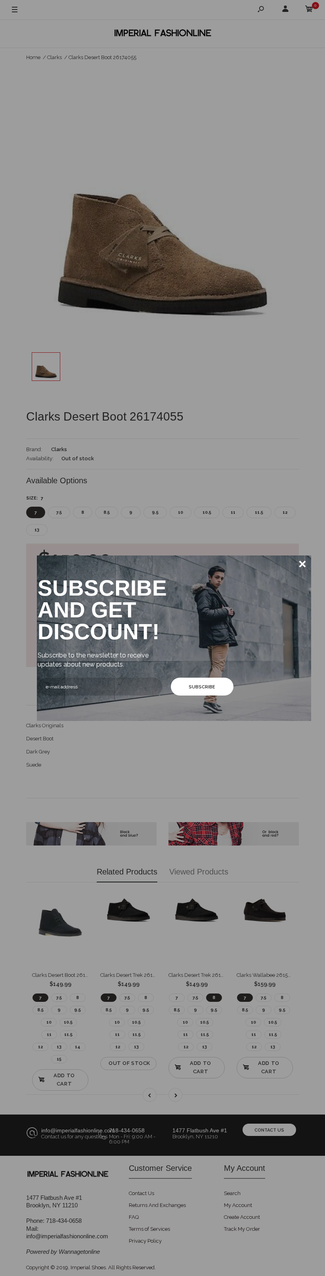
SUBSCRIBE (202, 687)
